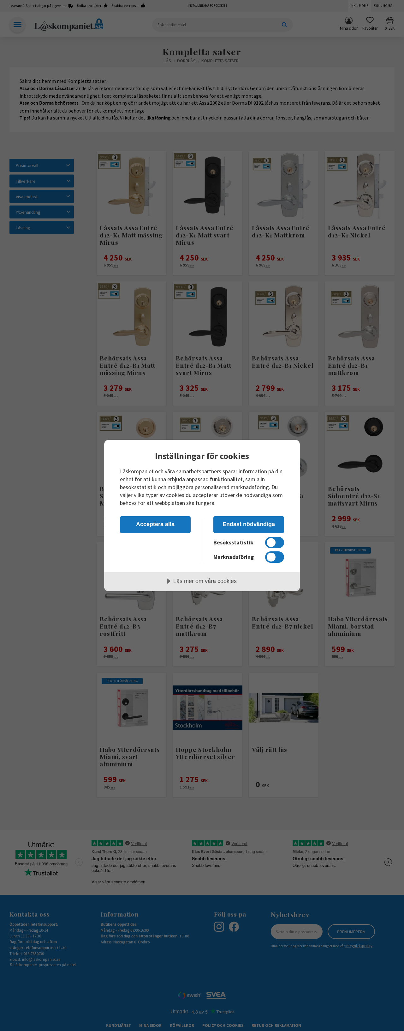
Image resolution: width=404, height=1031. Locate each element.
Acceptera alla (155, 524)
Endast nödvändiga (249, 524)
